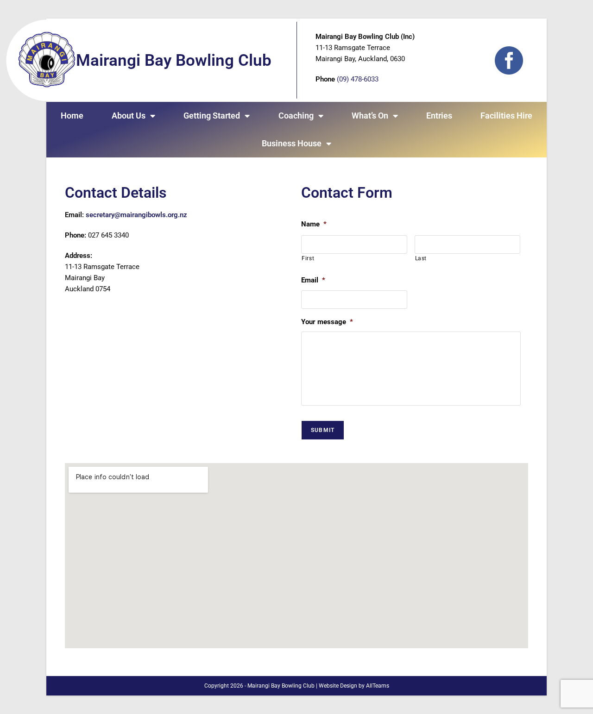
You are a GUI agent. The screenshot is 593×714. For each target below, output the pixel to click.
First (308, 258)
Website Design (338, 686)
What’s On (370, 115)
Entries (439, 115)
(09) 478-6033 (358, 79)
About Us (128, 115)
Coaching (296, 115)
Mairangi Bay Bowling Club (173, 60)
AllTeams (377, 686)
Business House (292, 143)
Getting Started (211, 115)
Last (421, 258)
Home (72, 115)
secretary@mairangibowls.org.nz (136, 215)
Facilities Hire (506, 115)
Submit (322, 430)
